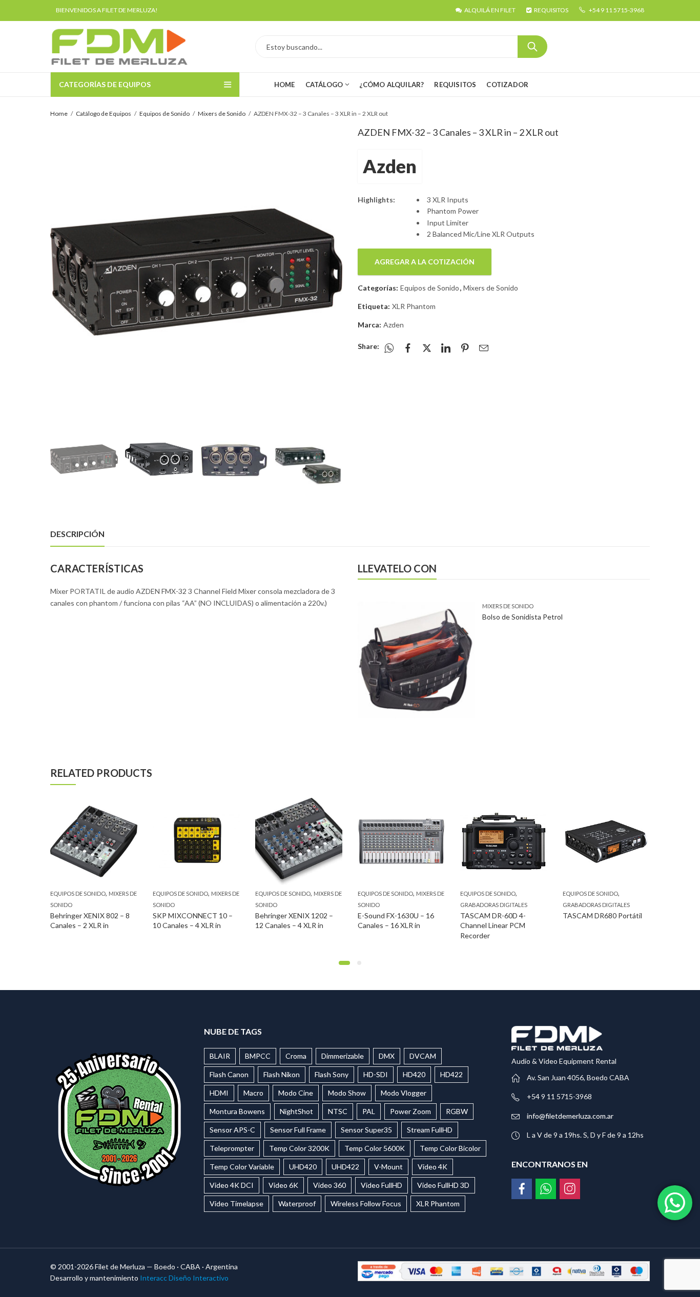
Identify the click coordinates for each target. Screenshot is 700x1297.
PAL (368, 1111)
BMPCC (258, 1056)
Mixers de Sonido (221, 113)
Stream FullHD (429, 1129)
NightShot (296, 1111)
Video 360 (329, 1185)
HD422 (451, 1074)
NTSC (337, 1111)
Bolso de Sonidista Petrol (522, 616)
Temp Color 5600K (374, 1148)
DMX (387, 1056)
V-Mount (388, 1166)
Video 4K (432, 1166)
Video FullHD (381, 1185)
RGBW (457, 1111)
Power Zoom (410, 1111)
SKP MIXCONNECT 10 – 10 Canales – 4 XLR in (193, 920)
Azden (390, 166)
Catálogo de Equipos (103, 113)
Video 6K (283, 1185)
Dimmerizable (342, 1056)
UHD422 (345, 1166)
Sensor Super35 (366, 1129)
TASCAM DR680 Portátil (602, 915)
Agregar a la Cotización (425, 261)
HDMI (219, 1092)
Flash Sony (331, 1074)
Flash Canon (229, 1074)
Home (59, 113)
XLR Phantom (414, 306)
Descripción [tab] (77, 534)
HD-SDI (375, 1074)
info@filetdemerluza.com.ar (570, 1115)
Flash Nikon (281, 1074)
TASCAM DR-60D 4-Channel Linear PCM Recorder (493, 925)
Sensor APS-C (232, 1129)
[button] (344, 962)
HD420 (414, 1074)
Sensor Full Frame (298, 1129)
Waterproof (297, 1203)
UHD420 (303, 1166)
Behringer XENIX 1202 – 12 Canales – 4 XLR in (294, 920)
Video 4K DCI (232, 1185)
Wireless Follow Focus (366, 1203)
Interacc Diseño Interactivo (184, 1277)
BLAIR (220, 1056)
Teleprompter (232, 1148)
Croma (295, 1056)
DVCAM (422, 1056)
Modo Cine (295, 1092)
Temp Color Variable (242, 1166)
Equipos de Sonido (164, 113)
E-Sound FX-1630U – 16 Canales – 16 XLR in (396, 920)
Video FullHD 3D (443, 1185)
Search (532, 46)
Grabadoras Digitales (493, 905)
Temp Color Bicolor (450, 1148)
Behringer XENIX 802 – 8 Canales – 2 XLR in (90, 920)
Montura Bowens (237, 1111)
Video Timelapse (236, 1203)
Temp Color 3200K (299, 1148)
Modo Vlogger (403, 1092)
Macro (253, 1092)
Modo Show (347, 1092)
